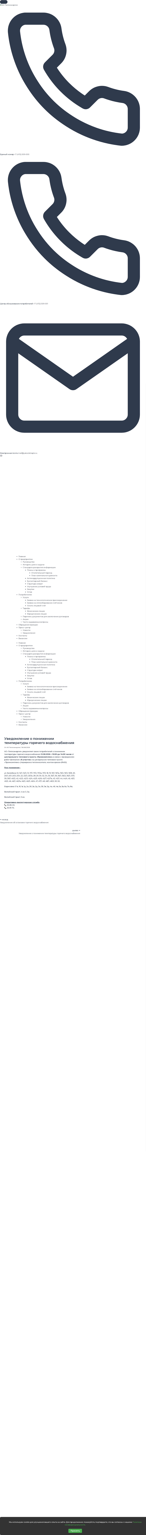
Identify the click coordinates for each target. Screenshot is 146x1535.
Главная (22, 556)
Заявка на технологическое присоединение (47, 600)
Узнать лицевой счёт (36, 606)
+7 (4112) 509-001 (40, 304)
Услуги (26, 597)
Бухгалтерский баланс (37, 581)
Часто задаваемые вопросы (35, 622)
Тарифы (26, 608)
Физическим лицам (36, 611)
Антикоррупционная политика (41, 578)
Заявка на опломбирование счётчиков (44, 603)
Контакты (22, 636)
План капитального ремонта (44, 576)
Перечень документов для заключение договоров (46, 617)
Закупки (30, 589)
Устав (29, 592)
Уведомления (29, 633)
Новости (26, 630)
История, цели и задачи (33, 565)
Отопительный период (41, 573)
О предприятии (25, 559)
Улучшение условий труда (39, 587)
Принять (75, 1531)
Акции (26, 619)
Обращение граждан (28, 625)
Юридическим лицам (37, 614)
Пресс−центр (24, 628)
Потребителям (25, 595)
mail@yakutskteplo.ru (27, 453)
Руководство (29, 562)
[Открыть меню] (3, 2)
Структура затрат (35, 584)
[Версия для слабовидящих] (1, 456)
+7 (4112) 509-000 (21, 154)
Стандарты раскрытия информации (39, 567)
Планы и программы (36, 570)
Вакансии (22, 638)
